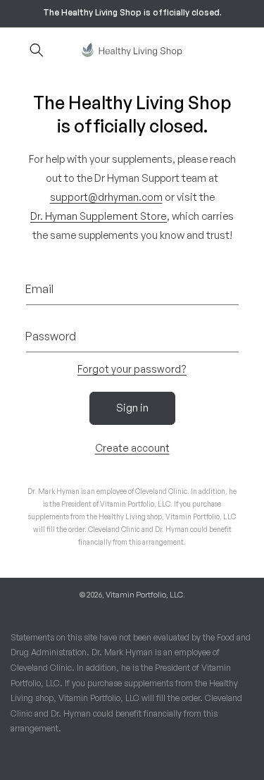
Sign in (132, 407)
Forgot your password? (132, 369)
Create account (132, 448)
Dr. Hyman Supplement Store (98, 216)
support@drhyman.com (106, 197)
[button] (36, 50)
